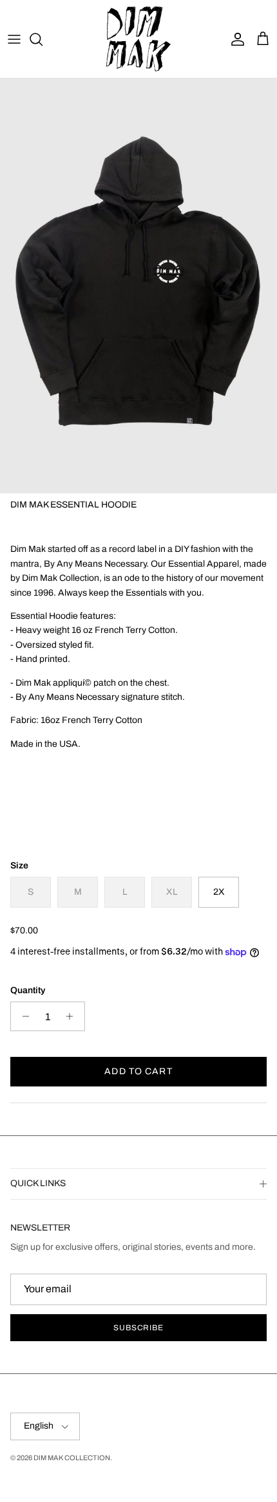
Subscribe (138, 1327)
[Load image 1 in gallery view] (138, 285)
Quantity (27, 990)
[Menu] (14, 39)
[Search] (42, 39)
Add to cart (138, 1071)
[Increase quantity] (73, 1016)
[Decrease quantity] (22, 1016)
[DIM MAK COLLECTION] (138, 38)
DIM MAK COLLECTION (71, 1457)
